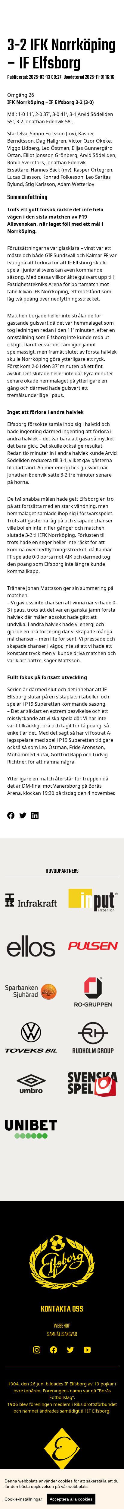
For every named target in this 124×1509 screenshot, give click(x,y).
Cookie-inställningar (23, 1499)
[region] (62, 1489)
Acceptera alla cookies (71, 1499)
